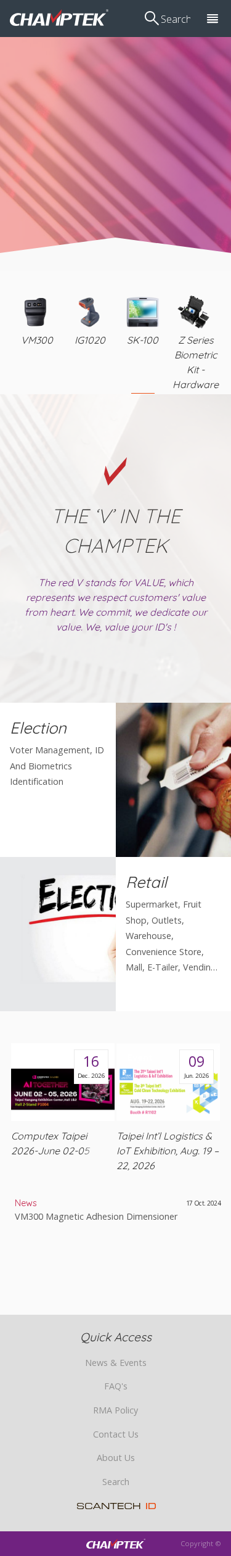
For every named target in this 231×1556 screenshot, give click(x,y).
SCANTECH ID (116, 1506)
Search (115, 1482)
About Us (116, 1457)
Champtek (59, 17)
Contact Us (116, 1434)
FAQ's (116, 1386)
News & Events (116, 1362)
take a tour (117, 143)
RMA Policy (115, 1410)
